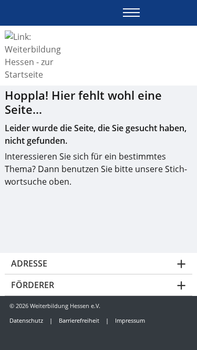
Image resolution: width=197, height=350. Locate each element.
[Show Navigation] (131, 12)
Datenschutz (26, 320)
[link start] (151, 13)
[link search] (188, 13)
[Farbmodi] (169, 13)
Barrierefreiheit (79, 320)
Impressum (130, 320)
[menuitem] (24, 336)
